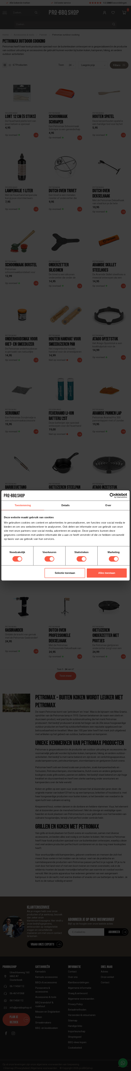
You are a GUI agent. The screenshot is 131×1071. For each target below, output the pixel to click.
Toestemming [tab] (23, 505)
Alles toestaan (106, 572)
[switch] (49, 559)
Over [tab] (108, 505)
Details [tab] (65, 505)
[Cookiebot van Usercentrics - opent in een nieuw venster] (112, 495)
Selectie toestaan (65, 572)
